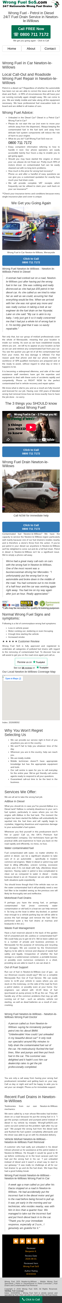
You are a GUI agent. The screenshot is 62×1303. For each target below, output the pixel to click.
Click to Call (32, 1299)
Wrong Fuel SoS (31, 1266)
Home (12, 48)
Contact (50, 48)
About (31, 48)
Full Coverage (18, 1291)
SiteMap (8, 1291)
